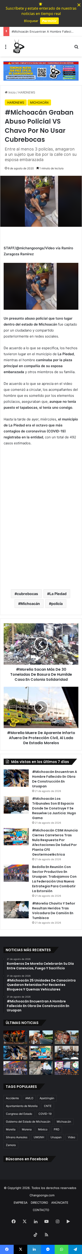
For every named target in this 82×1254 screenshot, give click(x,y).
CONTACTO (41, 1210)
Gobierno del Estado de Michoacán (28, 1121)
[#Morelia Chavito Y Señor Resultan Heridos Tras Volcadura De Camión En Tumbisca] (16, 909)
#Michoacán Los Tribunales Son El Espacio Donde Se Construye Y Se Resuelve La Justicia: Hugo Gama (54, 808)
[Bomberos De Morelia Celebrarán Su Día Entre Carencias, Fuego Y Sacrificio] (15, 1037)
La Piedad (58, 593)
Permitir (49, 20)
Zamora (11, 1145)
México (42, 1129)
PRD (56, 1129)
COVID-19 (44, 1113)
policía (57, 603)
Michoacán (30, 603)
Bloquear (31, 20)
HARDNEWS (26, 92)
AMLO (29, 1098)
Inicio (12, 92)
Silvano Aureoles (16, 1137)
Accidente (12, 1098)
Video (71, 1137)
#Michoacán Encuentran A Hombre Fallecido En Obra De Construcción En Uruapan (54, 779)
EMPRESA (21, 1202)
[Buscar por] (76, 48)
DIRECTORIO (39, 1202)
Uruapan (56, 1137)
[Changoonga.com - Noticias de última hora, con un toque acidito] (18, 46)
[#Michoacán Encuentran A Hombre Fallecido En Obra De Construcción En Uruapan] (16, 778)
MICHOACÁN (39, 102)
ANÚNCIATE (59, 1202)
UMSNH (39, 1137)
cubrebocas (27, 593)
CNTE (47, 1106)
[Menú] (5, 48)
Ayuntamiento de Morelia (22, 1106)
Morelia (10, 1129)
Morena (27, 1129)
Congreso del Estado (19, 1113)
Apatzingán (47, 1098)
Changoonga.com (42, 1195)
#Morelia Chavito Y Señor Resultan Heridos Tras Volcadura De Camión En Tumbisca (53, 910)
